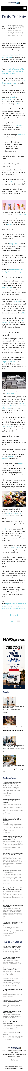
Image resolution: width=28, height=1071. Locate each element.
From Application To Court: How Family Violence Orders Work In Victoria (12, 1001)
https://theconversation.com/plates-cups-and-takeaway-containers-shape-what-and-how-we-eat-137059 (14, 606)
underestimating (7, 99)
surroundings (8, 55)
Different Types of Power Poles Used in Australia (12, 990)
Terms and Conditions (16, 1050)
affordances (17, 125)
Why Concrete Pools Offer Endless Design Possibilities (11, 1022)
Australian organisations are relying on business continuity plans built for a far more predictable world (12, 838)
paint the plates (13, 182)
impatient (17, 104)
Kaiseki (20, 464)
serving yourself (7, 288)
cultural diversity (16, 547)
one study (6, 218)
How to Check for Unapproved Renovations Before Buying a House (13, 766)
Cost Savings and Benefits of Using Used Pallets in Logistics (13, 905)
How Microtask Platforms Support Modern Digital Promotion (11, 957)
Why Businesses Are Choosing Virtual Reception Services (12, 1011)
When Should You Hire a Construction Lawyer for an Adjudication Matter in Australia (13, 746)
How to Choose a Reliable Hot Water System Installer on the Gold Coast (12, 947)
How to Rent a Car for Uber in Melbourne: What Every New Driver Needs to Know (13, 854)
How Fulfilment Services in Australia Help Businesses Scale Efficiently (13, 923)
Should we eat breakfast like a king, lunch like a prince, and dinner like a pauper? (13, 71)
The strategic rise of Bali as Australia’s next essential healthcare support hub (12, 888)
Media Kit (19, 1056)
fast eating (12, 97)
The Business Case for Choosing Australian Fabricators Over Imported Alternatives (12, 819)
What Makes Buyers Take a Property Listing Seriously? (12, 726)
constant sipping (7, 426)
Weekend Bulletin (11, 1056)
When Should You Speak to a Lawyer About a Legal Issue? (12, 871)
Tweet (12, 621)
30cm (24, 313)
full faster (10, 456)
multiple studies (14, 244)
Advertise (24, 1050)
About (12, 1052)
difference (5, 459)
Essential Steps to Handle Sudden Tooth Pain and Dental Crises (13, 979)
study (6, 529)
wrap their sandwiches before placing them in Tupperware (14, 406)
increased (17, 302)
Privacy (8, 1050)
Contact (3, 1050)
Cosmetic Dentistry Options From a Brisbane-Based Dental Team (11, 968)
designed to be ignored (9, 362)
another (9, 225)
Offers (16, 1052)
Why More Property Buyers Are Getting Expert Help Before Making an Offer (13, 707)
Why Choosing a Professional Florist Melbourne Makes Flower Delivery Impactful (11, 801)
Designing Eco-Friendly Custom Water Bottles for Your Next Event (12, 783)
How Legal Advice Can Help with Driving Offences (12, 1033)
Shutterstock (21, 214)
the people (17, 55)
